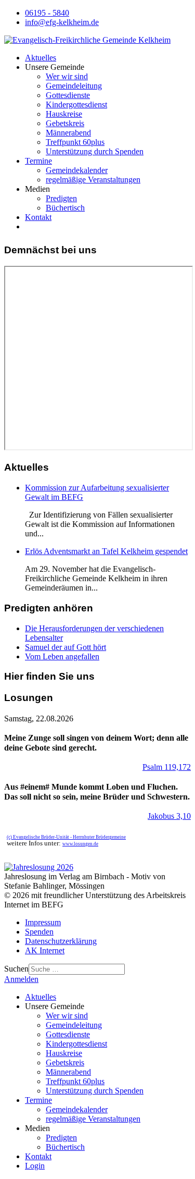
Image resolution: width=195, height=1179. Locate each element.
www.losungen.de (80, 843)
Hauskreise (64, 113)
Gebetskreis (65, 123)
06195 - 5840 (47, 12)
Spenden (39, 931)
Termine (38, 160)
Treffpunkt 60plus (75, 142)
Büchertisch (65, 207)
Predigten (61, 198)
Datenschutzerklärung (61, 941)
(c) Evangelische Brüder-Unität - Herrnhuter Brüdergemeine (66, 837)
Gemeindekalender (77, 170)
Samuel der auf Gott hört (65, 647)
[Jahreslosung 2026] (38, 867)
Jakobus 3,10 (169, 816)
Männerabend (68, 132)
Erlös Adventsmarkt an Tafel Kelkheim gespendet (106, 551)
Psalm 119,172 (166, 767)
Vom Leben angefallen (62, 656)
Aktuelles (40, 57)
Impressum (43, 922)
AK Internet (44, 950)
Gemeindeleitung (74, 85)
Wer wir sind (67, 76)
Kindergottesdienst (76, 104)
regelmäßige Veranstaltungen (93, 179)
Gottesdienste (68, 95)
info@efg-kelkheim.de (62, 22)
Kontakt (38, 217)
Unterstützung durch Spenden (95, 151)
